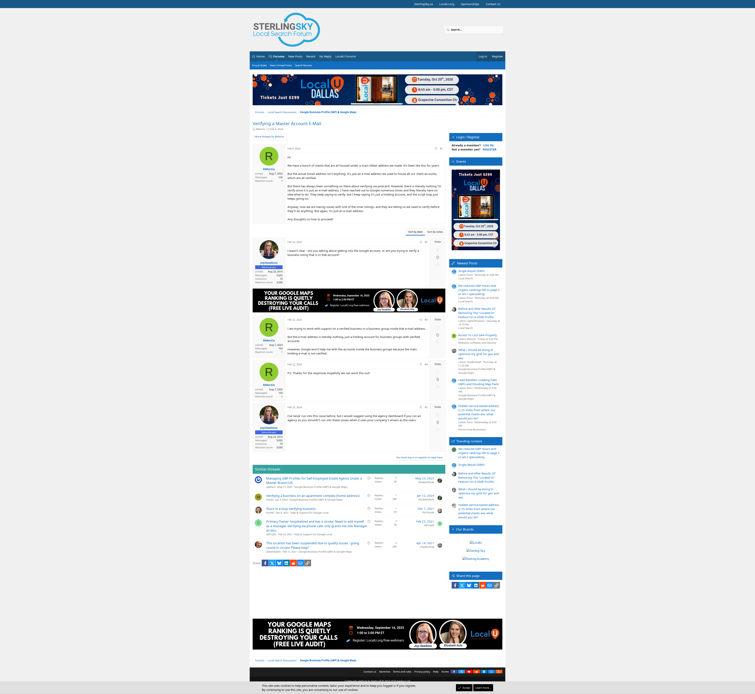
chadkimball (427, 547)
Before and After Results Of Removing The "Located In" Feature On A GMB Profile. (476, 313)
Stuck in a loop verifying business (291, 509)
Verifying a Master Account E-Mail (287, 123)
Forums (278, 56)
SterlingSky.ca (423, 4)
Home (260, 56)
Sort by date (415, 231)
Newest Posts (467, 263)
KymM (270, 512)
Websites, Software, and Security (477, 342)
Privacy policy (422, 671)
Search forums (303, 65)
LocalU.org (446, 4)
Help (435, 671)
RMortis (260, 129)
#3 (426, 319)
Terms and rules (402, 671)
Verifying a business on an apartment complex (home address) (313, 496)
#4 (426, 364)
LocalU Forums (345, 56)
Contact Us (493, 4)
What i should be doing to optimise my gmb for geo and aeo (478, 354)
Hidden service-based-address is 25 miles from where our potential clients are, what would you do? (478, 412)
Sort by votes (435, 231)
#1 (441, 148)
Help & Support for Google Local (309, 512)
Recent (310, 56)
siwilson (270, 487)
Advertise (384, 671)
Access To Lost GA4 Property (477, 335)
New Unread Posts (281, 65)
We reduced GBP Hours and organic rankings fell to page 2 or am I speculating (479, 290)
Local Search (465, 278)
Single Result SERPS (471, 271)
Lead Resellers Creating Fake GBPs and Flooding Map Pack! (478, 382)
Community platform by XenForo (378, 681)
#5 (426, 407)
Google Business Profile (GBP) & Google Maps (320, 487)
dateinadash (273, 551)
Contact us (370, 671)
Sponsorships (470, 4)
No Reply (325, 56)
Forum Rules (259, 65)
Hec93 (269, 499)
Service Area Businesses (472, 429)
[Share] (435, 148)
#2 (426, 242)
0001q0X (271, 534)
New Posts (295, 56)
